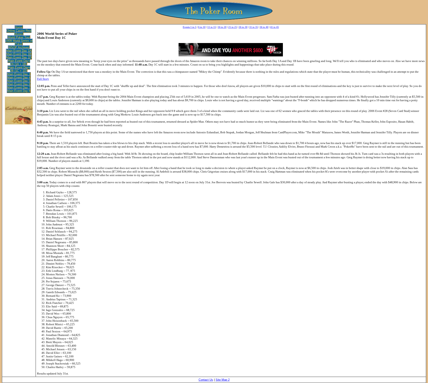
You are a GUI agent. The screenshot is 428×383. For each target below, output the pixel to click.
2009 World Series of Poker (19, 42)
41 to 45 (274, 27)
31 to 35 (253, 27)
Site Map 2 (223, 379)
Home (19, 27)
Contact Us (206, 379)
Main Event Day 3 (18, 74)
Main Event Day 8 (18, 91)
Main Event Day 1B (18, 54)
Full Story (43, 78)
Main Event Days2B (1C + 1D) (19, 69)
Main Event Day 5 (18, 80)
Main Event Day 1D (18, 57)
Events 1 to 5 (189, 27)
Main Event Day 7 (18, 87)
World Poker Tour (19, 37)
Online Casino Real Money (19, 32)
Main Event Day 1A (18, 50)
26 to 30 (243, 27)
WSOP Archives (18, 47)
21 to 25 (232, 27)
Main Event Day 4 (18, 77)
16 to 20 (222, 27)
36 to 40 (264, 27)
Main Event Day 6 (18, 84)
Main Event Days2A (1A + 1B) (19, 62)
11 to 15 (211, 27)
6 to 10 (202, 27)
